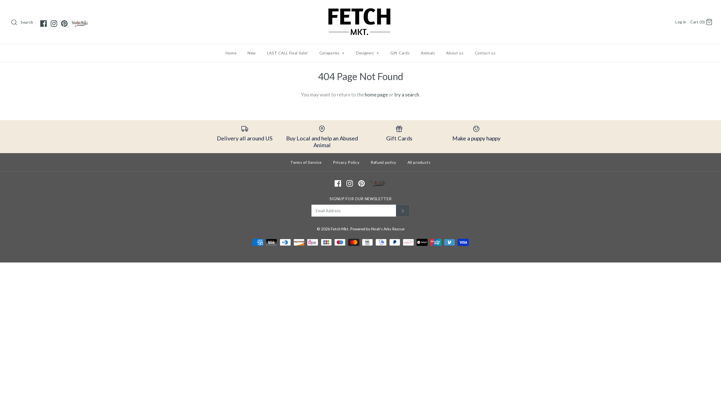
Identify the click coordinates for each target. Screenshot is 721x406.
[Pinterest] (64, 23)
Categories (332, 53)
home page (376, 95)
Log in (680, 22)
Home (231, 53)
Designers (367, 53)
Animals (428, 53)
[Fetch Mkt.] (360, 9)
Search (27, 22)
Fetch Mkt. (340, 229)
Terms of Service (306, 162)
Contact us (485, 53)
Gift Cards (400, 53)
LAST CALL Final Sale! (287, 53)
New (252, 53)
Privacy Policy (346, 162)
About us (454, 53)
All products (419, 162)
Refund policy (383, 162)
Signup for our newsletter (361, 199)
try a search (406, 95)
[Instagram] (54, 23)
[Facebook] (43, 23)
